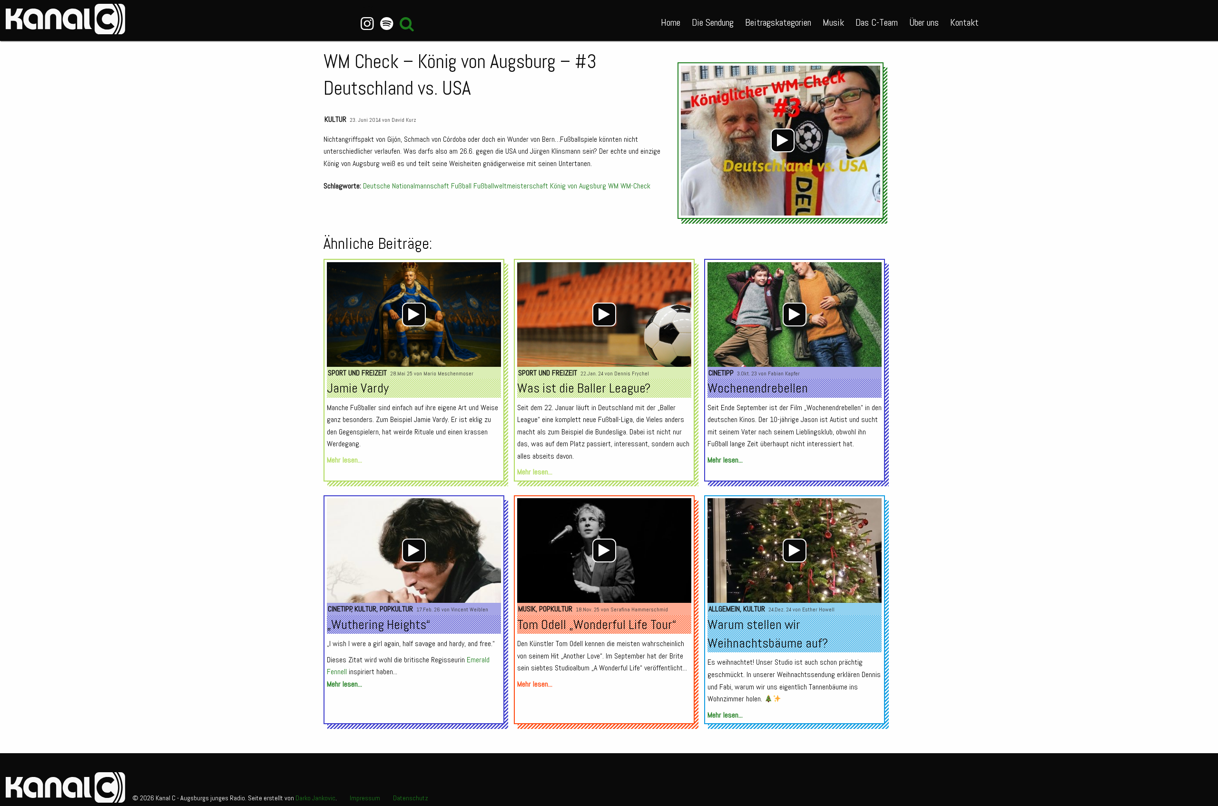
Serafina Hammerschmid (639, 609)
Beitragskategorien (778, 22)
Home (670, 22)
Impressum (365, 798)
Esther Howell (818, 609)
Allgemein (724, 609)
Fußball (461, 186)
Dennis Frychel (631, 373)
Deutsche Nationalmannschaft (406, 186)
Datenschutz (410, 798)
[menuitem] (670, 20)
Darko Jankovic (315, 798)
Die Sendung (713, 22)
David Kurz (404, 120)
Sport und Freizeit (357, 373)
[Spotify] (386, 23)
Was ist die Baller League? (583, 388)
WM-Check (635, 186)
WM (613, 186)
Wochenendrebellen (757, 388)
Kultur (335, 119)
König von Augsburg (578, 186)
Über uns (924, 22)
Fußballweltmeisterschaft (510, 186)
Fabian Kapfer (784, 373)
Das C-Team (876, 22)
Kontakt (964, 22)
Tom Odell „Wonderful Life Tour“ (596, 624)
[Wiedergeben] (783, 140)
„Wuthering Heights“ (378, 624)
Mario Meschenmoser (448, 373)
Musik (833, 22)
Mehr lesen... (344, 460)
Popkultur (396, 609)
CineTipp (721, 373)
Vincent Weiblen (469, 609)
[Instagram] (367, 23)
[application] (783, 140)
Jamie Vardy (358, 388)
